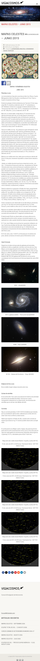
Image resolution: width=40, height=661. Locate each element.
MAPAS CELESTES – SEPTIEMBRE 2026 (13, 623)
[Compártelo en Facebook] (3, 83)
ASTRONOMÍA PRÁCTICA (18, 49)
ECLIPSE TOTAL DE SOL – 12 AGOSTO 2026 (14, 627)
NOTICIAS (11, 50)
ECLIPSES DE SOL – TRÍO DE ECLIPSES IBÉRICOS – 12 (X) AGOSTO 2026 (18, 643)
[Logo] (13, 3)
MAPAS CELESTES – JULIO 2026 (11, 638)
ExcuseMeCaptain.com (8, 613)
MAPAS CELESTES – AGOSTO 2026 (11, 635)
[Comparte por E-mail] (8, 83)
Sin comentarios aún (33, 34)
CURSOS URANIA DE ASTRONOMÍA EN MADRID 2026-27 (17, 631)
